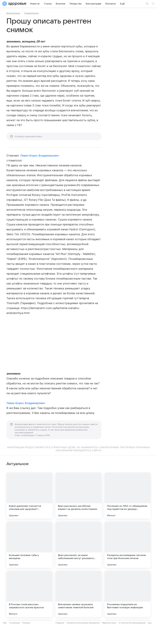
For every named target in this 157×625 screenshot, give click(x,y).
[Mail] (4, 3)
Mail (5, 623)
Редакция (60, 623)
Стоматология (31, 13)
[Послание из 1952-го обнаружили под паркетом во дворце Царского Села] (128, 495)
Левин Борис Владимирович (39, 155)
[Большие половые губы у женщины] (29, 545)
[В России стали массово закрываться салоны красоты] (29, 594)
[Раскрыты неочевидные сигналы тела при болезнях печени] (128, 545)
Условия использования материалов (83, 623)
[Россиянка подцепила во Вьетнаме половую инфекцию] (128, 594)
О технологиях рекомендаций (132, 623)
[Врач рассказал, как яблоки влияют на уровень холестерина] (78, 495)
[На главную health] (16, 3)
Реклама (26, 623)
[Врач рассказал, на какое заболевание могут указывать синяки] (78, 545)
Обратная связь (109, 623)
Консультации (13, 13)
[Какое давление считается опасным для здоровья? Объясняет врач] (29, 495)
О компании (14, 623)
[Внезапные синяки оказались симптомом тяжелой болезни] (78, 594)
